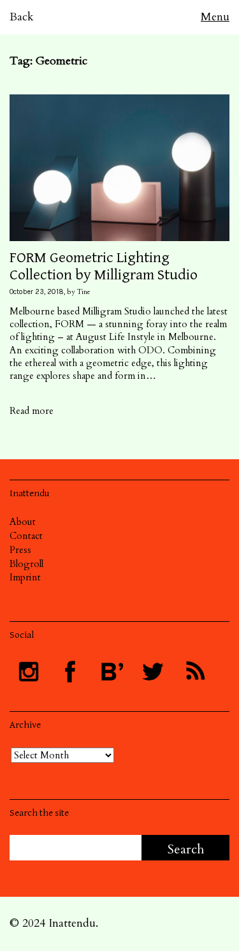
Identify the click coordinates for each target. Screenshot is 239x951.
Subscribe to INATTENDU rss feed (194, 671)
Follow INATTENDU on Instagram (29, 671)
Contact (26, 535)
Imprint (25, 577)
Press (20, 549)
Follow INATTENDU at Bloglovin (111, 671)
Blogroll (26, 563)
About (23, 521)
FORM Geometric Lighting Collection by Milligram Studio (104, 266)
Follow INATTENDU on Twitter (153, 671)
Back (22, 17)
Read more (32, 410)
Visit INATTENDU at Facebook (70, 671)
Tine (84, 292)
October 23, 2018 (37, 292)
